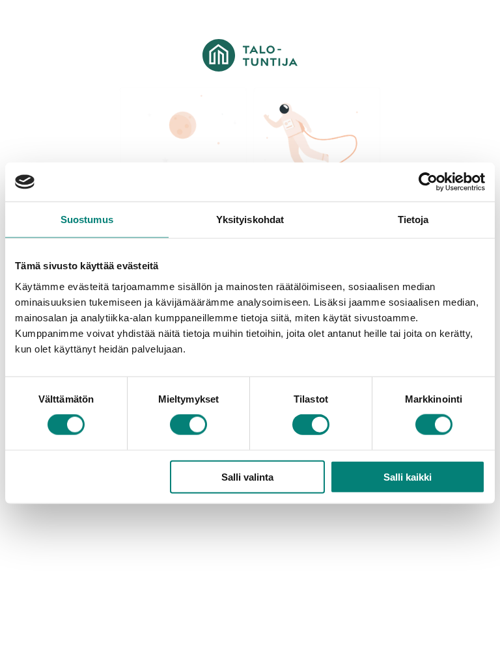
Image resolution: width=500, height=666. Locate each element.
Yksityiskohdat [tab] (250, 219)
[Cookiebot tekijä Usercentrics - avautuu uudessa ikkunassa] (428, 182)
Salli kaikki (407, 476)
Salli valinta (247, 476)
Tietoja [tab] (413, 219)
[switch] (188, 424)
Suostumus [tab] (87, 219)
